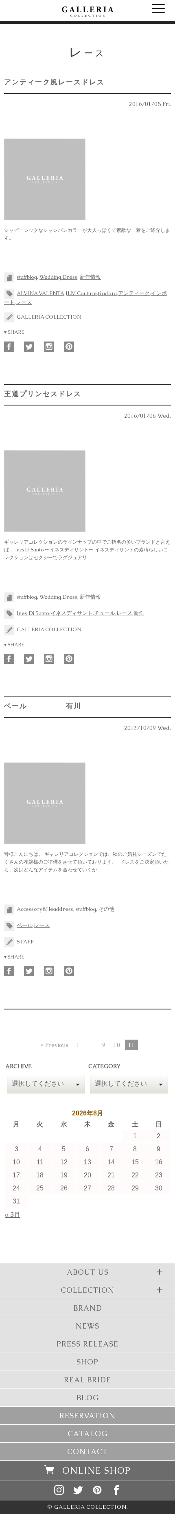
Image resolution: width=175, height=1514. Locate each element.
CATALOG (87, 1433)
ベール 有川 (42, 705)
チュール (104, 612)
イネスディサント (71, 612)
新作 (138, 612)
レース (24, 302)
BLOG (88, 1397)
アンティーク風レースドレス (54, 81)
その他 (106, 908)
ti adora (107, 293)
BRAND (87, 1308)
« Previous (54, 1045)
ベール (25, 924)
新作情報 (90, 276)
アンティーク (134, 293)
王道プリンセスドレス (42, 393)
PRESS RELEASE (87, 1344)
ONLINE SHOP (96, 1471)
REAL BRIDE (87, 1379)
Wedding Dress (58, 276)
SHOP (87, 1361)
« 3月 (12, 1214)
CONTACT (87, 1451)
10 (117, 1045)
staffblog (27, 276)
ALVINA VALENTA (40, 293)
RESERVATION (87, 1415)
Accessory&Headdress (45, 908)
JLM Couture (81, 293)
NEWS (87, 1326)
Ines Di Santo (33, 612)
